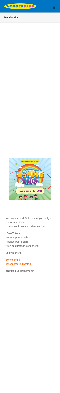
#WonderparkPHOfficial (19, 263)
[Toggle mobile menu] (54, 7)
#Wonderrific (13, 259)
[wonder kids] (30, 159)
